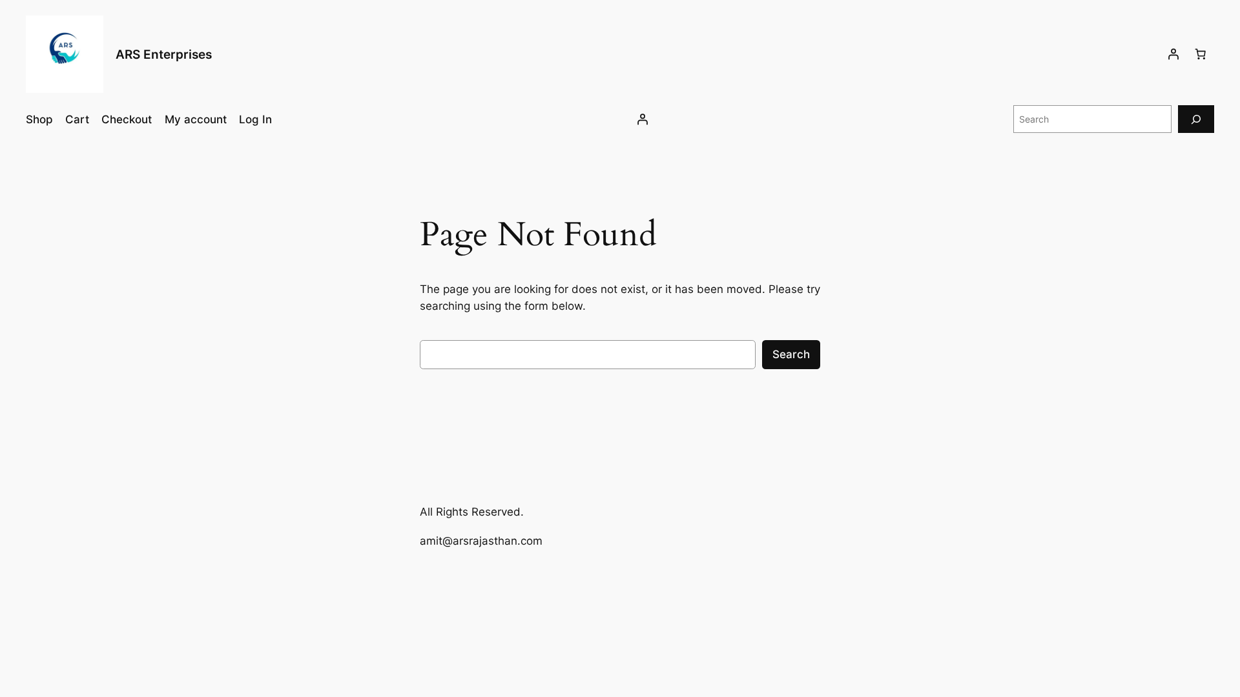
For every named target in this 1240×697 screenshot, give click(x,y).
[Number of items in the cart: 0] (1200, 54)
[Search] (1196, 119)
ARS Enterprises (164, 54)
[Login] (1173, 54)
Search (791, 354)
